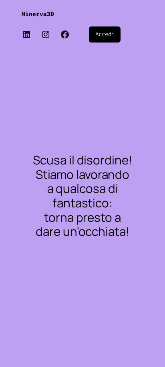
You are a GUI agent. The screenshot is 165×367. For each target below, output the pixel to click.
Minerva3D (38, 14)
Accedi (104, 34)
